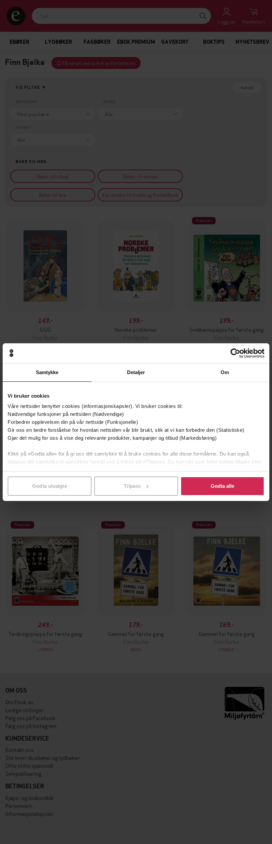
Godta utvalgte (49, 486)
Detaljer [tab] (136, 372)
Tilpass (132, 486)
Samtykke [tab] (47, 372)
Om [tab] (225, 372)
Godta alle (223, 486)
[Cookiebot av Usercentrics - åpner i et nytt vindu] (235, 353)
